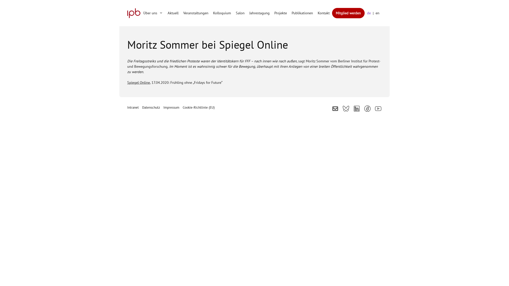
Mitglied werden (348, 13)
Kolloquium (222, 13)
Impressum (171, 107)
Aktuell (173, 13)
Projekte (280, 13)
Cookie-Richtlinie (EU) (199, 107)
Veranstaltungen (195, 13)
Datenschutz (151, 107)
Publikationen (302, 13)
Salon (240, 13)
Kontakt (324, 13)
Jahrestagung (259, 13)
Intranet (133, 107)
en (377, 13)
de (369, 13)
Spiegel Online (138, 82)
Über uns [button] (150, 13)
